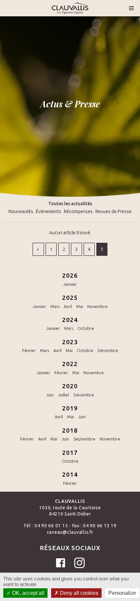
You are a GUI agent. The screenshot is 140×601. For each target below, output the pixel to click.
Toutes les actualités (70, 203)
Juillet (63, 395)
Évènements (48, 211)
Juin (50, 395)
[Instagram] (79, 563)
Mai (79, 306)
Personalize (122, 593)
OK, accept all (27, 593)
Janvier (70, 284)
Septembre (84, 439)
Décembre (108, 350)
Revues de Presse (113, 211)
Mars (55, 306)
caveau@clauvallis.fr (70, 532)
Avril (68, 306)
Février (29, 350)
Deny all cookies (78, 593)
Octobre (85, 328)
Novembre (97, 306)
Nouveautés (20, 211)
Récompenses (78, 211)
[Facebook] (60, 563)
